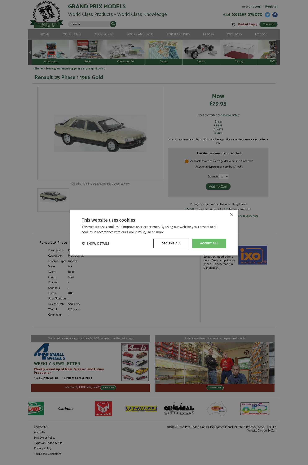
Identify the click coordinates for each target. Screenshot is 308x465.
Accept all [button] (209, 243)
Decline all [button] (171, 243)
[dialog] (154, 232)
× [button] (231, 214)
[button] (95, 243)
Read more (156, 232)
